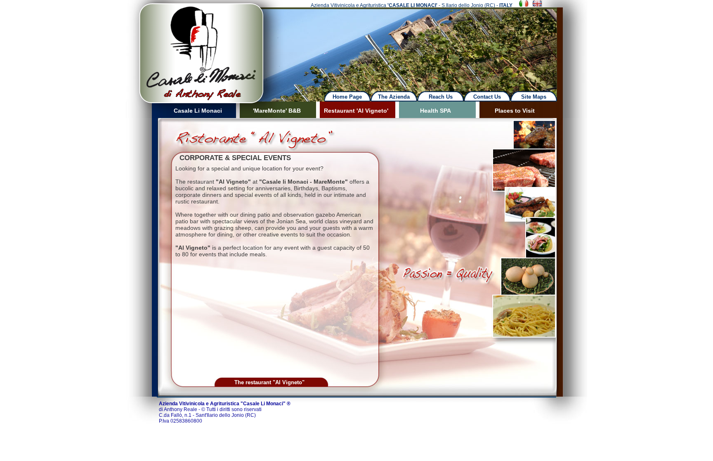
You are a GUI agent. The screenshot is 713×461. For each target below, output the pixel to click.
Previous (119, 45)
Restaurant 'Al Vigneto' (356, 110)
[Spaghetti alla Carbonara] (524, 336)
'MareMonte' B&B (277, 110)
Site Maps (533, 97)
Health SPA (435, 110)
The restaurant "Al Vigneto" (269, 382)
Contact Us (487, 97)
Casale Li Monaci (198, 110)
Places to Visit (515, 110)
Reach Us (441, 97)
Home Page (347, 97)
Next (419, 45)
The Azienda (394, 97)
